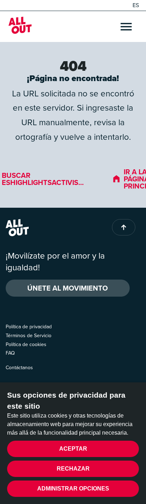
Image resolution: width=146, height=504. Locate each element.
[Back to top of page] (123, 227)
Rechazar (73, 469)
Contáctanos (19, 367)
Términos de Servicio (28, 335)
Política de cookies (26, 344)
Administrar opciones (73, 489)
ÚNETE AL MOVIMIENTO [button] (67, 288)
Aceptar (73, 449)
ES (136, 5)
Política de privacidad (29, 326)
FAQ (10, 353)
